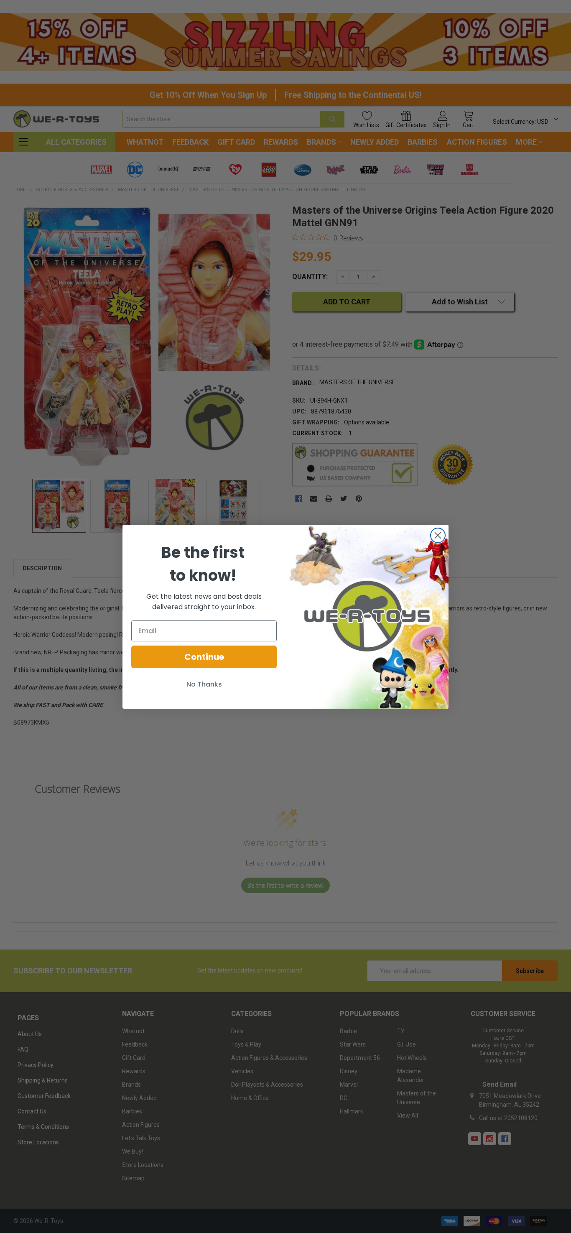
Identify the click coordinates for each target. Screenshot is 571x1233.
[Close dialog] (438, 535)
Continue (204, 657)
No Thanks (204, 684)
